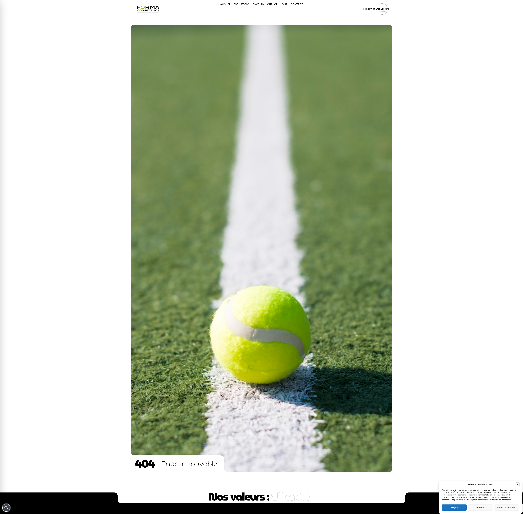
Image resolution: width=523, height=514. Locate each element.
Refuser (480, 507)
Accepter (454, 507)
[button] (517, 484)
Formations (242, 4)
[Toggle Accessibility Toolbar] (6, 508)
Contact (297, 4)
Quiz (284, 4)
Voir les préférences (507, 507)
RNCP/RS (258, 4)
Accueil (225, 4)
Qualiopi (272, 4)
